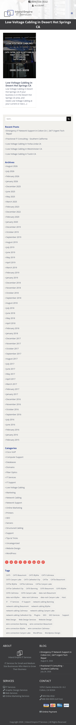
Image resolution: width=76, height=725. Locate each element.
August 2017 (12, 358)
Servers (9, 523)
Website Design (13, 548)
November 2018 (13, 287)
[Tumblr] (25, 562)
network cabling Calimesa (17, 610)
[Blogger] (38, 562)
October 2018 (12, 293)
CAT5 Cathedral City (32, 579)
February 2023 (12, 206)
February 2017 (12, 389)
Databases (11, 462)
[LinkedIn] (34, 562)
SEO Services (54, 615)
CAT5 (8, 575)
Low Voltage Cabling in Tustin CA (21, 154)
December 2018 (13, 282)
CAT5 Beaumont (19, 575)
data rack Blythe (12, 597)
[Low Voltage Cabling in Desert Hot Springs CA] (19, 55)
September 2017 (13, 353)
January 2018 (12, 333)
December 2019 (13, 227)
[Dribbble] (29, 562)
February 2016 (12, 429)
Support (10, 533)
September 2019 (13, 237)
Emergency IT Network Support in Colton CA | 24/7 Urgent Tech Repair (56, 655)
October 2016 (12, 409)
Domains (10, 467)
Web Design (11, 619)
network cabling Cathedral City (18, 615)
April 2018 (10, 323)
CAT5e (45, 579)
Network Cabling (13, 497)
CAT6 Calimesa (12, 593)
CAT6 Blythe (61, 588)
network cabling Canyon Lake (42, 610)
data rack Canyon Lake (50, 597)
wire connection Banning (16, 624)
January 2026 (12, 181)
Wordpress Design (52, 633)
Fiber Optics (11, 472)
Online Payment (49, 711)
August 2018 (12, 303)
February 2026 (12, 176)
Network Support (14, 502)
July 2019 (10, 247)
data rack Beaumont (47, 593)
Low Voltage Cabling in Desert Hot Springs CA (19, 84)
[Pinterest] (20, 562)
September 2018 (13, 298)
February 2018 (12, 328)
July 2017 (10, 363)
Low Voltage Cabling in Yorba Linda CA (23, 143)
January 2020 (12, 222)
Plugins (37, 615)
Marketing (11, 492)
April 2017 (10, 379)
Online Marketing (14, 507)
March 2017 (11, 384)
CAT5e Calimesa (26, 584)
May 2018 (10, 318)
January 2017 (12, 394)
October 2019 (12, 232)
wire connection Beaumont (41, 624)
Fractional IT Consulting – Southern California (26, 138)
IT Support (11, 482)
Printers (9, 512)
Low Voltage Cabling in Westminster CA (24, 149)
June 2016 (10, 424)
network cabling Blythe (40, 606)
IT (7, 602)
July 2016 (10, 419)
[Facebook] (6, 562)
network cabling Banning (43, 602)
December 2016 (13, 399)
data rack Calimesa (30, 597)
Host (64, 597)
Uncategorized (12, 543)
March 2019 (11, 267)
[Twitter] (11, 562)
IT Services (11, 477)
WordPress (11, 553)
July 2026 (10, 171)
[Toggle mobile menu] (72, 13)
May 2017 (10, 374)
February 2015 (12, 439)
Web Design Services (27, 619)
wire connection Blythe (15, 628)
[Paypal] (43, 562)
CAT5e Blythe (11, 584)
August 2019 (12, 242)
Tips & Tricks (12, 538)
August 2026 (12, 166)
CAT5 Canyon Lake (13, 579)
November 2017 (13, 343)
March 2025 (11, 201)
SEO (8, 518)
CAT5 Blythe (34, 575)
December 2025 (13, 186)
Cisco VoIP (11, 452)
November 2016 (13, 404)
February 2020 (12, 217)
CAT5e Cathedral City (14, 588)
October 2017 (12, 348)
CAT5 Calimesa (48, 575)
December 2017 (13, 338)
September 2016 (13, 414)
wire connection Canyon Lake (18, 633)
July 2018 (10, 308)
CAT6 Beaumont (47, 588)
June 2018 (10, 313)
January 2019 (12, 277)
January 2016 (12, 434)
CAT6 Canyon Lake (28, 593)
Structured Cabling (14, 528)
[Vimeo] (16, 562)
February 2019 (12, 272)
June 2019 (10, 252)
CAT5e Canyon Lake (44, 584)
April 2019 (10, 262)
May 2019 (10, 257)
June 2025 (10, 191)
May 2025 (10, 196)
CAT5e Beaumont (58, 579)
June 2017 (10, 369)
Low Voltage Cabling (15, 487)
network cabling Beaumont (17, 606)
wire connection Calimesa (38, 628)
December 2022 (13, 211)
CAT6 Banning (32, 588)
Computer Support (14, 457)
